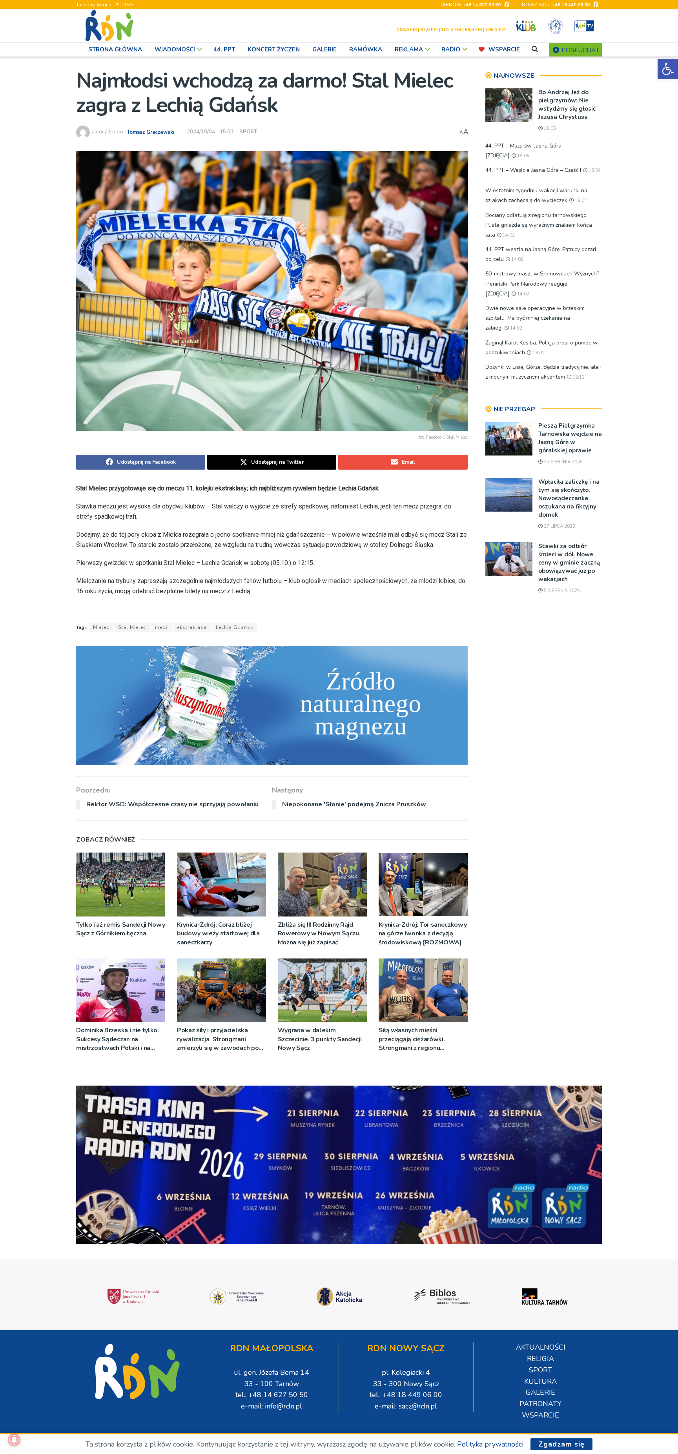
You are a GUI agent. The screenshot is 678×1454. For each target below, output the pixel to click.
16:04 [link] (594, 170)
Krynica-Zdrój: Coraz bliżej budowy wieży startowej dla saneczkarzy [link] (218, 933)
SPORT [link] (248, 131)
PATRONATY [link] (540, 1403)
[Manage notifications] (14, 1440)
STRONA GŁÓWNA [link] (115, 49)
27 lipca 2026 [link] (559, 526)
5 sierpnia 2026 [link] (561, 591)
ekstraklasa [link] (192, 627)
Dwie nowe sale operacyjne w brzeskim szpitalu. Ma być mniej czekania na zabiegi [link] (535, 318)
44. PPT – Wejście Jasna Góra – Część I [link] (533, 170)
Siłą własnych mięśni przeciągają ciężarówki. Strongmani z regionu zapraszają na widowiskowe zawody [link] (419, 1039)
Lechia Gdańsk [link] (234, 627)
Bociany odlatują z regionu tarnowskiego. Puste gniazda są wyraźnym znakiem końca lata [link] (538, 225)
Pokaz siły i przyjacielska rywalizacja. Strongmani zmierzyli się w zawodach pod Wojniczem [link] (219, 1039)
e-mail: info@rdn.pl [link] (271, 1406)
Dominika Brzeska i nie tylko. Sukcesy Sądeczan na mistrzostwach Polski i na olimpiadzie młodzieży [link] (117, 1039)
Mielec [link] (101, 627)
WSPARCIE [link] (504, 49)
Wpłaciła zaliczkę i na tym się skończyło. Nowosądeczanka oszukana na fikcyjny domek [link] (569, 498)
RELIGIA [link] (540, 1358)
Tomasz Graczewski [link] (150, 131)
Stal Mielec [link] (132, 627)
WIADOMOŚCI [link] (175, 49)
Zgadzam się (561, 1444)
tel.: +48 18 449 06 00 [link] (406, 1394)
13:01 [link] (538, 353)
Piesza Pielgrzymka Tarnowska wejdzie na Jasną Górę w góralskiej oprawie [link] (570, 438)
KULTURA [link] (540, 1381)
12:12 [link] (578, 377)
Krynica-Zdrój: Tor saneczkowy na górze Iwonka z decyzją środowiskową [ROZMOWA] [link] (423, 933)
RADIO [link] (450, 49)
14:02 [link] (508, 235)
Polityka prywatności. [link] (491, 1444)
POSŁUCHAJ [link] (579, 50)
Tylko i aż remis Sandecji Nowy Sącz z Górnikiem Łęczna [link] (120, 929)
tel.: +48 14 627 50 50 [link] (271, 1394)
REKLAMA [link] (409, 49)
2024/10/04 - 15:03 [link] (210, 131)
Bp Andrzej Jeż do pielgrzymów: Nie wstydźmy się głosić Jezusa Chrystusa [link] (567, 104)
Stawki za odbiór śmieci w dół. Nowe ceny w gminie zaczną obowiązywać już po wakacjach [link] (569, 562)
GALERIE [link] (324, 49)
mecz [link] (161, 627)
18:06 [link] (549, 128)
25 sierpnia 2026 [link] (563, 462)
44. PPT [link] (224, 49)
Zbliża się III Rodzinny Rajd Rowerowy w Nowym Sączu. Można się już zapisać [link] (319, 933)
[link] (668, 69)
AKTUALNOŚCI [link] (540, 1347)
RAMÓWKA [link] (365, 49)
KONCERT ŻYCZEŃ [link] (274, 49)
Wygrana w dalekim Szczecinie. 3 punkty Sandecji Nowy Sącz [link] (320, 1039)
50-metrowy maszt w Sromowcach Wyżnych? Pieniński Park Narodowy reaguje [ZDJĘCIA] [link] (542, 283)
